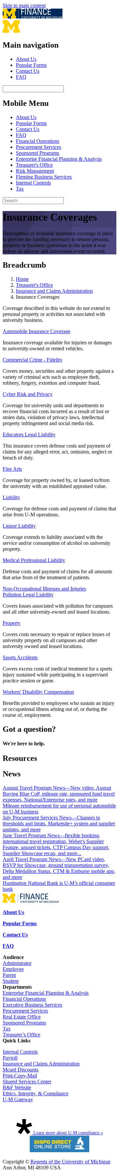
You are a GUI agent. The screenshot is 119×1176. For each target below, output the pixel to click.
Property (11, 623)
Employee (13, 969)
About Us (26, 59)
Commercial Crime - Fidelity (32, 360)
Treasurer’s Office (21, 1034)
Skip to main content (24, 5)
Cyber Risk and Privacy (28, 394)
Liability (11, 497)
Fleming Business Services (44, 177)
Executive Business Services (32, 1005)
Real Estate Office (22, 1017)
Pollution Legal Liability (28, 594)
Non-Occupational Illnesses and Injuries (44, 588)
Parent (9, 975)
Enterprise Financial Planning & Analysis (59, 159)
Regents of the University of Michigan (70, 1161)
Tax (20, 189)
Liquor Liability (19, 526)
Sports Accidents (20, 657)
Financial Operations (37, 141)
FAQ (21, 77)
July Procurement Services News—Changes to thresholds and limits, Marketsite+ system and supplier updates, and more (59, 823)
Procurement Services (38, 147)
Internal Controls (33, 183)
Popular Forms (31, 65)
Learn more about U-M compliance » (67, 1132)
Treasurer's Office (34, 165)
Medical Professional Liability (34, 560)
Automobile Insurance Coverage (36, 331)
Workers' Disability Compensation (38, 692)
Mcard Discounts (20, 1069)
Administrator (17, 963)
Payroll (10, 1058)
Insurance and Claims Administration (54, 291)
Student (11, 981)
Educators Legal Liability (29, 434)
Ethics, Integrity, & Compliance (35, 1093)
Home (22, 279)
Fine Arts (12, 469)
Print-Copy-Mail (20, 1075)
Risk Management (35, 171)
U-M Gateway (18, 1099)
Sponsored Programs (37, 153)
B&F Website (17, 1087)
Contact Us (27, 71)
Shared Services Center (27, 1081)
